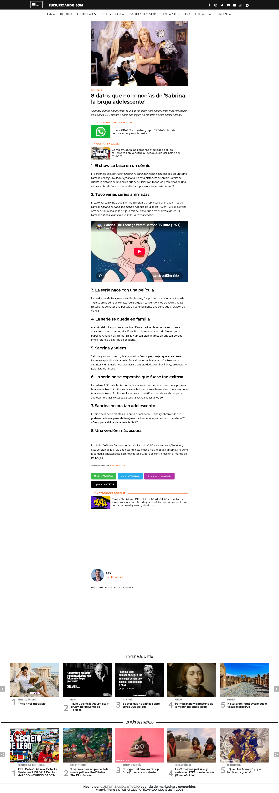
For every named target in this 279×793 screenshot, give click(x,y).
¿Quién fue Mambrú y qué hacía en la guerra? (244, 771)
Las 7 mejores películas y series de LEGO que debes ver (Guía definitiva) (194, 772)
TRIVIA (51, 14)
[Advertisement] (139, 622)
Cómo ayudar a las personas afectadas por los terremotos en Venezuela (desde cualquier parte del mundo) (146, 153)
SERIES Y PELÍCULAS (113, 14)
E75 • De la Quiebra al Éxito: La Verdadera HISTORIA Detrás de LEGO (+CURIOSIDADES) (37, 772)
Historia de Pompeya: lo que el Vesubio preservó (247, 705)
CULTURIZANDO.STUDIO (120, 786)
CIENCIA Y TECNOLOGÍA (175, 14)
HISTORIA (66, 14)
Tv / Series (96, 90)
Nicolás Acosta (114, 577)
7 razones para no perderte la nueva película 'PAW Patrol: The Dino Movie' (89, 772)
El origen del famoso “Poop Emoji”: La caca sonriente (141, 771)
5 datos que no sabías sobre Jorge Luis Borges (141, 705)
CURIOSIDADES (86, 14)
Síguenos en (159, 475)
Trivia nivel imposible (32, 703)
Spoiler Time (121, 465)
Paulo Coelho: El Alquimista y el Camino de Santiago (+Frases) (89, 706)
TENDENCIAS (224, 14)
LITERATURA (203, 14)
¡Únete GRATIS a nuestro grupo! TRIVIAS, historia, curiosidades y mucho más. (144, 132)
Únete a (103, 475)
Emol (112, 465)
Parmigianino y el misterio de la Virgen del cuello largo (194, 705)
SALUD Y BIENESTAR (143, 14)
